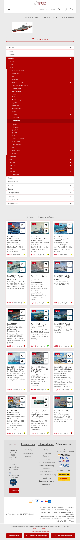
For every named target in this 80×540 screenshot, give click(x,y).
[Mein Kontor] (66, 9)
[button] (71, 47)
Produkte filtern (41, 39)
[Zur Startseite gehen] (40, 3)
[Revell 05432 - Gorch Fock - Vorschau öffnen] (46, 270)
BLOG (46, 450)
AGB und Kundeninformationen (47, 460)
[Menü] (8, 9)
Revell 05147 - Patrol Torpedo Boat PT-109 (62, 325)
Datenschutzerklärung (47, 475)
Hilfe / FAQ (28, 450)
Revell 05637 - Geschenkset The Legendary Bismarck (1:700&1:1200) (15, 327)
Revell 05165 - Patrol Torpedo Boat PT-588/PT (38, 326)
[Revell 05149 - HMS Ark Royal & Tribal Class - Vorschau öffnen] (22, 361)
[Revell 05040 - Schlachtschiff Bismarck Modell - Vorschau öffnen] (22, 405)
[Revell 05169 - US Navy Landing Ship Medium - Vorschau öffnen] (69, 361)
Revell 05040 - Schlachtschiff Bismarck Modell (13, 413)
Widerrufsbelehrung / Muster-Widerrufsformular (46, 468)
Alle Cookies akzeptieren (63, 535)
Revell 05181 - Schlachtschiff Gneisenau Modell (14, 239)
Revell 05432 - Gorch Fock (39, 277)
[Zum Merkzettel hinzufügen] (22, 225)
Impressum (46, 484)
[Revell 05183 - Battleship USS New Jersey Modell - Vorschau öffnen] (69, 231)
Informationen (46, 444)
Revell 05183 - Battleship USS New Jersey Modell (62, 239)
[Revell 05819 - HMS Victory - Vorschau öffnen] (69, 405)
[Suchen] (59, 9)
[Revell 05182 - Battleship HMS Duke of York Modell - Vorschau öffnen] (46, 231)
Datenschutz (35, 531)
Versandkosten (44, 510)
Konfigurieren (14, 535)
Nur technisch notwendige (36, 535)
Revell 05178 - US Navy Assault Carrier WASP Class (62, 278)
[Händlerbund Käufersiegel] (14, 475)
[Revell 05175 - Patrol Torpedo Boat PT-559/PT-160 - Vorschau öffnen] (22, 270)
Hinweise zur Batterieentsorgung (46, 479)
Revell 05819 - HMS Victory (61, 412)
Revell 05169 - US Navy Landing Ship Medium (63, 368)
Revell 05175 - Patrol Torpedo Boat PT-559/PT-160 (14, 278)
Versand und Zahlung (46, 454)
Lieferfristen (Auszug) (28, 454)
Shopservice (28, 444)
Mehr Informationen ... (40, 528)
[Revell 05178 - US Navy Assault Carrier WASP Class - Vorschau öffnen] (69, 270)
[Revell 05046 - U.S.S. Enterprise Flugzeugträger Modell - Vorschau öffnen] (46, 405)
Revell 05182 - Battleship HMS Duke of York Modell (39, 239)
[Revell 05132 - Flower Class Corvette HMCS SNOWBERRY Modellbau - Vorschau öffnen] (46, 361)
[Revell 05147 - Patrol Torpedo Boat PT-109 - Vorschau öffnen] (69, 318)
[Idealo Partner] (13, 482)
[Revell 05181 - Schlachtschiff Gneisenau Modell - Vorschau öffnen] (22, 231)
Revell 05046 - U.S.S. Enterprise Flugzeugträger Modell (40, 413)
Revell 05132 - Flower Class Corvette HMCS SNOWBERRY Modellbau (39, 370)
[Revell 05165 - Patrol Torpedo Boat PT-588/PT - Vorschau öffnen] (46, 318)
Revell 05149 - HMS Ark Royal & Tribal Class (16, 368)
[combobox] (47, 9)
